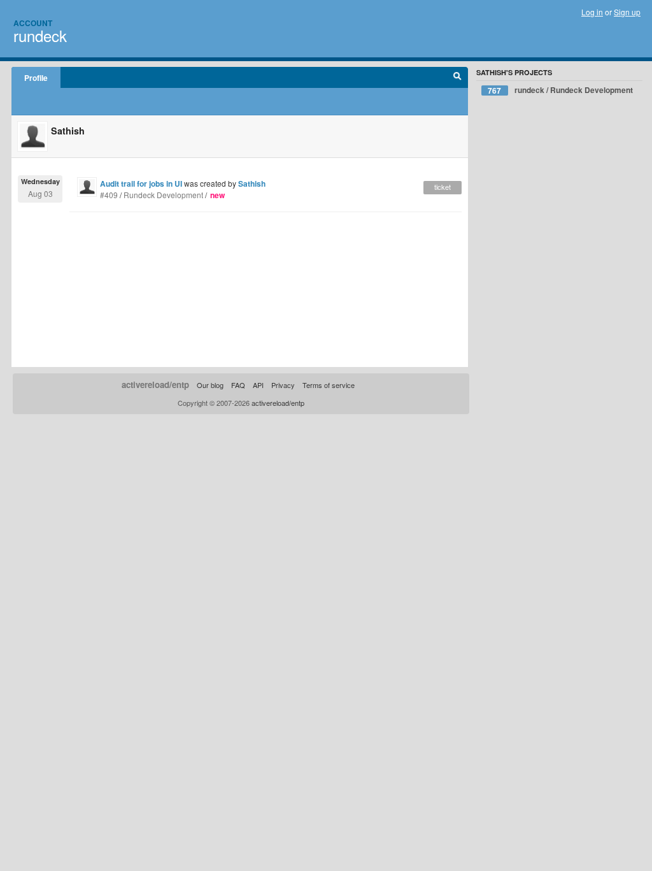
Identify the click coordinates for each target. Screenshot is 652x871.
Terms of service (328, 385)
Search (457, 78)
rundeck (40, 35)
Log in (592, 11)
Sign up (627, 11)
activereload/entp (155, 384)
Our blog (210, 385)
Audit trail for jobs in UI (141, 183)
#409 (109, 194)
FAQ (238, 385)
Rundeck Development (163, 194)
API (258, 385)
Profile (36, 77)
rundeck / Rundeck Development (560, 90)
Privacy (283, 385)
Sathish (252, 183)
